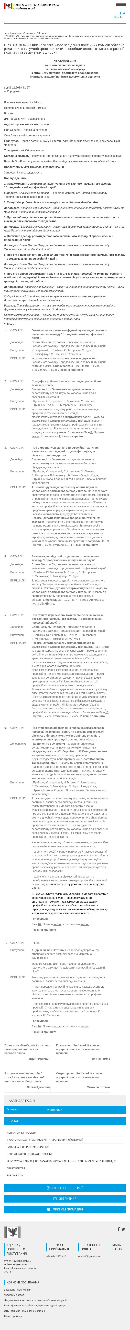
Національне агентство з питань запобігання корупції (35, 1300)
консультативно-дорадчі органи (29, 1154)
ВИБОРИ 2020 (15, 1175)
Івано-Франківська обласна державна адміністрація (35, 1305)
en (121, 17)
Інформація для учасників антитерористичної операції (45, 1139)
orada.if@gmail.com (89, 1256)
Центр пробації (13, 1316)
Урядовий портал (14, 1294)
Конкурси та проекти (21, 1132)
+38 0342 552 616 (56, 1256)
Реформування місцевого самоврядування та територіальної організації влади (61, 1161)
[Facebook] (121, 13)
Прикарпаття (16, 1168)
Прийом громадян (68, 1209)
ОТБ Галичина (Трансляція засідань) (25, 1310)
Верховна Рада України (17, 1289)
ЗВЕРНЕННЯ (68, 1198)
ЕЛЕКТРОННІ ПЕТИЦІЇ (67, 1188)
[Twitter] (124, 13)
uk (115, 17)
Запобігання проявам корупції (28, 1146)
